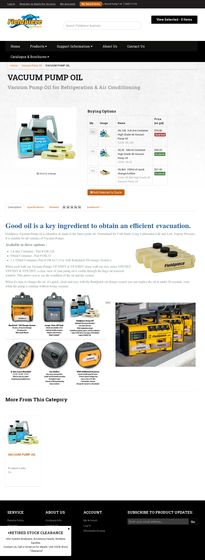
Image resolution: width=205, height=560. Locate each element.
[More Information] (23, 433)
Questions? (94, 207)
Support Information (74, 46)
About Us (109, 46)
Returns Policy (15, 520)
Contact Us (136, 46)
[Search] (136, 25)
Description (14, 207)
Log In (11, 3)
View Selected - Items (174, 19)
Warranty (12, 525)
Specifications (35, 207)
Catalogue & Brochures (29, 57)
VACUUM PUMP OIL (57, 65)
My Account (67, 3)
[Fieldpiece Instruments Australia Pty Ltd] (24, 20)
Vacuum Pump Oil (32, 65)
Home (15, 46)
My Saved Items (90, 4)
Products (37, 46)
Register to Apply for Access (37, 3)
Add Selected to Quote (107, 192)
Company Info (53, 520)
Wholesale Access (94, 530)
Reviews (54, 207)
